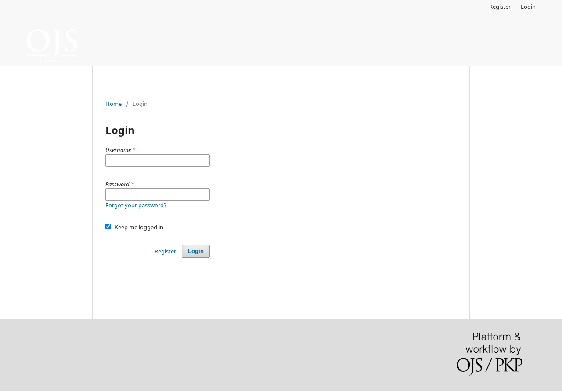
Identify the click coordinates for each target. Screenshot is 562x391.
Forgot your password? (136, 205)
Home (113, 104)
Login (528, 7)
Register (500, 7)
